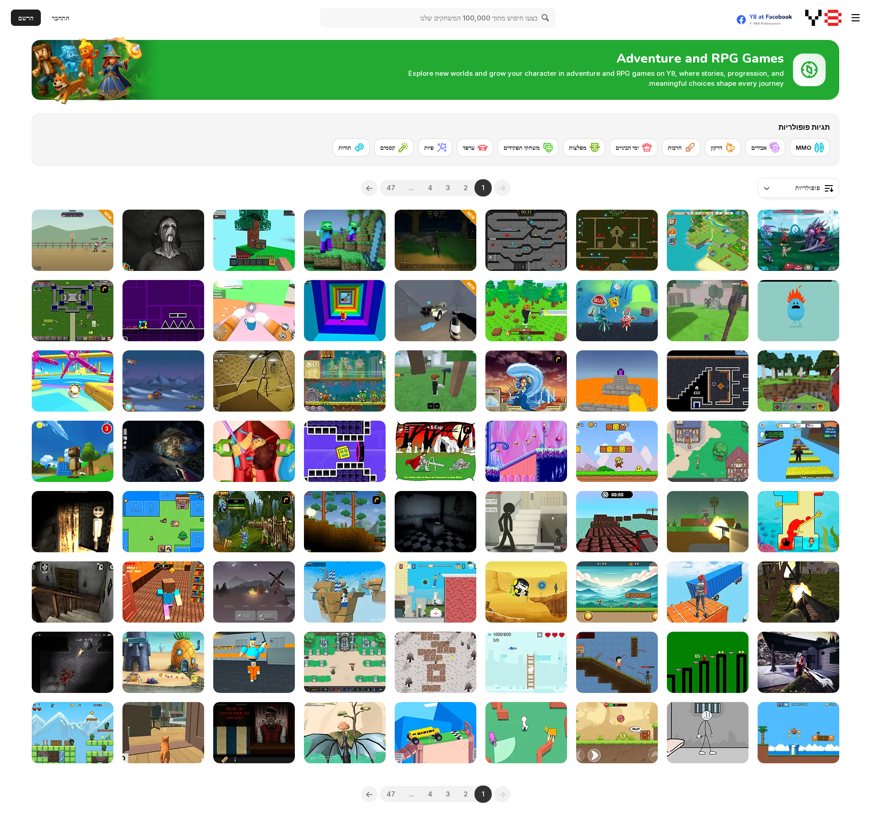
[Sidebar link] (856, 18)
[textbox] (798, 187)
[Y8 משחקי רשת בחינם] (823, 18)
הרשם (26, 18)
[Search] (546, 18)
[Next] (369, 188)
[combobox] (798, 188)
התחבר (60, 18)
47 (391, 187)
